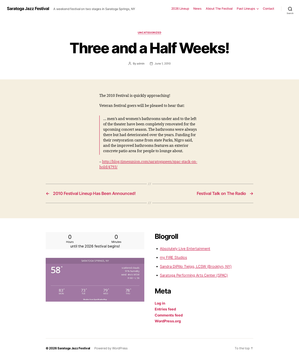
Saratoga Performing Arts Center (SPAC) (194, 275)
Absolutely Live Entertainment (185, 248)
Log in (160, 303)
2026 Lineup (180, 8)
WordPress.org (168, 321)
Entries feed (165, 309)
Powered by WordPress (111, 348)
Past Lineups (246, 8)
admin (141, 63)
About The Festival (219, 8)
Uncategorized (149, 32)
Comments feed (169, 315)
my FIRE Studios (173, 257)
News (197, 8)
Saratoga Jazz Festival (28, 9)
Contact (268, 8)
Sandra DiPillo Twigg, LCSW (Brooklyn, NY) (196, 266)
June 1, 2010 (163, 63)
